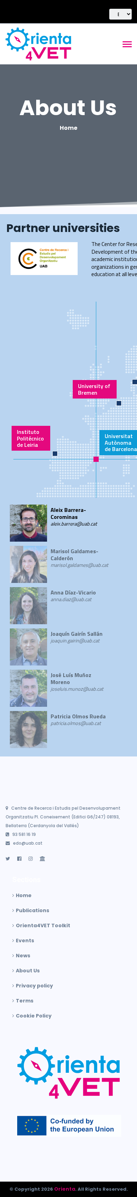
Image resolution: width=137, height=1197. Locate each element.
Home (68, 128)
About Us (68, 107)
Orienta (64, 1188)
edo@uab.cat (28, 843)
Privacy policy (34, 985)
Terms (24, 1000)
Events (25, 940)
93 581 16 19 (24, 834)
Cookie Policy (34, 1015)
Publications (32, 910)
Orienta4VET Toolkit (43, 925)
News (23, 955)
